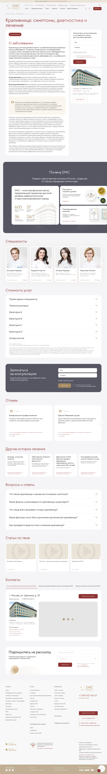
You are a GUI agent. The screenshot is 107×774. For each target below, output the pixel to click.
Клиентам (54, 8)
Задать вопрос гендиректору (88, 723)
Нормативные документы (85, 747)
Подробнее (66, 201)
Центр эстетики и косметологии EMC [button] (88, 586)
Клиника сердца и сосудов (16, 629)
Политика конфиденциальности (61, 770)
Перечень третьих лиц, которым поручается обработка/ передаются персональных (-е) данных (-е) (88, 758)
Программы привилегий (60, 709)
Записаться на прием (88, 713)
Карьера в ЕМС (34, 703)
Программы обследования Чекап (14, 698)
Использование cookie (59, 767)
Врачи (31, 727)
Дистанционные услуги (12, 709)
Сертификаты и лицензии (69, 221)
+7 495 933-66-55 (39, 5)
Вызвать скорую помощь (78, 5)
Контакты (62, 8)
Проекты (32, 706)
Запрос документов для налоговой (90, 725)
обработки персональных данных (88, 57)
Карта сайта (32, 767)
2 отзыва (74, 280)
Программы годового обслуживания (15, 701)
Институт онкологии (14, 631)
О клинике (32, 693)
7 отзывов (24, 280)
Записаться (97, 8)
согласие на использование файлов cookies (57, 1)
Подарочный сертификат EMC (13, 717)
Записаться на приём (88, 596)
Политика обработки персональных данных (90, 752)
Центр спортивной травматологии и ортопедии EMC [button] (56, 586)
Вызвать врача (63, 5)
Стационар (8, 706)
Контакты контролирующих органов (88, 744)
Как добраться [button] (80, 99)
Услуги (47, 8)
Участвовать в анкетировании (44, 748)
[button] (70, 1)
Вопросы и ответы (59, 698)
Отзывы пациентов (35, 690)
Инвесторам (33, 717)
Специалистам (34, 701)
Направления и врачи (36, 8)
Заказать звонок (52, 5)
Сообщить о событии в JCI (87, 755)
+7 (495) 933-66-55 (77, 91)
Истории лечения (59, 706)
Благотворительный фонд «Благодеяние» (40, 695)
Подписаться (65, 664)
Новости (32, 698)
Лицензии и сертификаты (36, 709)
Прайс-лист (9, 714)
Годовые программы (72, 8)
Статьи (56, 701)
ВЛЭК (7, 712)
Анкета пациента (58, 695)
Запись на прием (58, 690)
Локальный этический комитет (38, 714)
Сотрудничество (34, 712)
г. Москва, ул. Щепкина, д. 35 (82, 88)
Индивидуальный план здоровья (14, 693)
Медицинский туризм (11, 720)
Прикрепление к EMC (59, 703)
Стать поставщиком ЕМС (88, 718)
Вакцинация (9, 703)
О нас (26, 8)
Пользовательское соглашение (37, 770)
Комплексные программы (12, 695)
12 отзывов (97, 280)
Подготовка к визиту (59, 693)
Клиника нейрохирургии (15, 633)
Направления (33, 730)
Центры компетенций (35, 733)
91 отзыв (49, 280)
